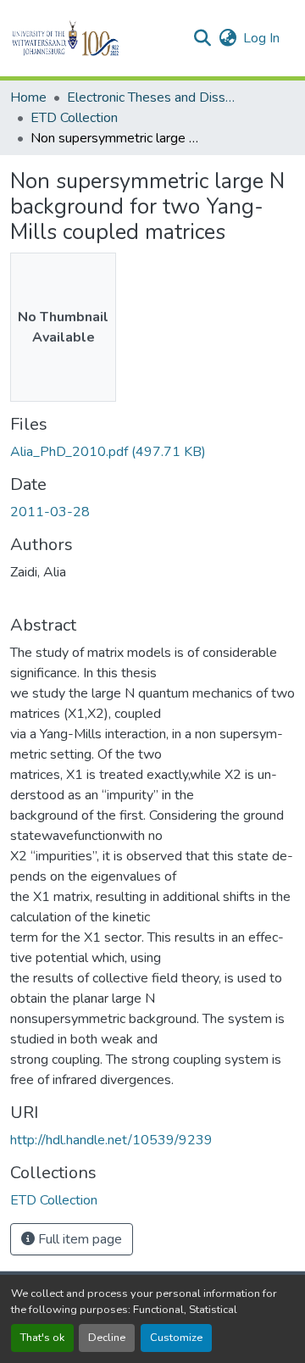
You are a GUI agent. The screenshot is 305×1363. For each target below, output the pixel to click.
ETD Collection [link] (74, 117)
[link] (152, 452)
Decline (106, 1337)
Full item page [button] (78, 1239)
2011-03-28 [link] (50, 512)
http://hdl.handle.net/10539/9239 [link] (111, 1140)
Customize (176, 1337)
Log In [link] (261, 38)
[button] (94, 38)
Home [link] (28, 97)
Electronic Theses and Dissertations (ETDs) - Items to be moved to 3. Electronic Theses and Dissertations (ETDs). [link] (151, 97)
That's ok (42, 1337)
